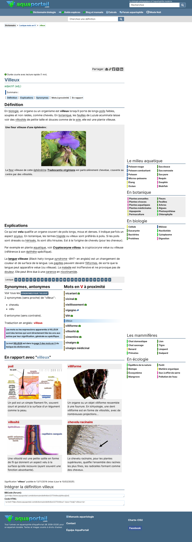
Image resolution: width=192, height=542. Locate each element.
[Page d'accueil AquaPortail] (27, 7)
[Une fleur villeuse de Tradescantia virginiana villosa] (64, 149)
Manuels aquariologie (81, 516)
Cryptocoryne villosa (67, 247)
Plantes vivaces (137, 202)
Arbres (162, 205)
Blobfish (163, 186)
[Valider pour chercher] (182, 5)
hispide (60, 236)
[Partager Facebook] (113, 69)
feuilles (81, 115)
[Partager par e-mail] (106, 69)
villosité (70, 331)
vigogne (70, 310)
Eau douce (164, 166)
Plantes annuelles (138, 198)
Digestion (164, 238)
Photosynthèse (167, 211)
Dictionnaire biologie (44, 12)
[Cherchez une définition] (121, 19)
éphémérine (39, 170)
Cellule (132, 226)
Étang (131, 182)
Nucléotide (165, 230)
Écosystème (135, 372)
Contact (71, 523)
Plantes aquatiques (139, 205)
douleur (9, 271)
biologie (13, 111)
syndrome (60, 258)
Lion (161, 341)
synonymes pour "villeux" (34, 293)
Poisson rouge (136, 166)
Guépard (163, 353)
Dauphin (163, 182)
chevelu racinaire (80, 422)
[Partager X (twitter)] (117, 69)
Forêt (161, 365)
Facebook (135, 528)
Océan (132, 186)
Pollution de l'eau (168, 376)
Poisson (132, 174)
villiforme (71, 325)
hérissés (30, 240)
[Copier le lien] (110, 69)
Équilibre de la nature (139, 365)
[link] (27, 4)
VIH (67, 315)
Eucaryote (134, 230)
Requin (162, 178)
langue (12, 258)
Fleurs (162, 198)
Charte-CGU (135, 519)
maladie (66, 267)
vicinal (69, 298)
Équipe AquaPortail (77, 530)
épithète (31, 251)
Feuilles (163, 202)
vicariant (71, 293)
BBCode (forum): (13, 492)
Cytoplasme (165, 234)
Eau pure (163, 174)
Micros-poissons (137, 178)
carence (51, 271)
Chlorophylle (165, 214)
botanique (64, 115)
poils (102, 111)
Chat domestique (137, 341)
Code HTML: (10, 498)
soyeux (18, 236)
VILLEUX (17, 343)
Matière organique (169, 368)
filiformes (91, 263)
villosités (20, 119)
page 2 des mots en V (45, 343)
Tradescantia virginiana (61, 170)
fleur (11, 170)
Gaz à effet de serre (169, 372)
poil (10, 366)
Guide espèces (72, 12)
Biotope (132, 368)
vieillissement (74, 304)
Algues (162, 208)
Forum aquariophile (132, 12)
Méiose (163, 226)
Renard (132, 349)
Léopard (163, 349)
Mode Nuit (155, 12)
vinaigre (70, 342)
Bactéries (133, 234)
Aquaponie (135, 211)
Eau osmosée (166, 170)
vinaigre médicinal (77, 348)
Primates (133, 353)
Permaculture (136, 214)
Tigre (162, 345)
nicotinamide (69, 271)
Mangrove (134, 376)
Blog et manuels (94, 12)
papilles (58, 263)
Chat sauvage (136, 345)
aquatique (39, 247)
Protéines (133, 238)
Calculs (112, 12)
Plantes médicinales (140, 208)
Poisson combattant (139, 170)
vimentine (72, 336)
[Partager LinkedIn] (121, 69)
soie (78, 119)
